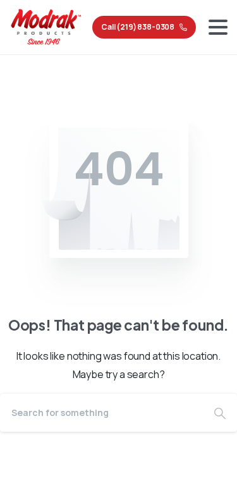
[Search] (220, 413)
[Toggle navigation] (218, 27)
